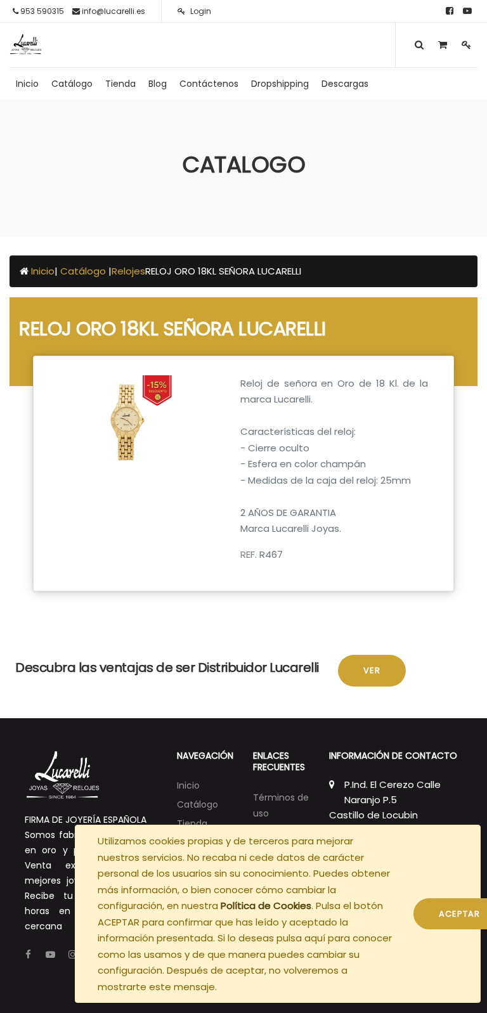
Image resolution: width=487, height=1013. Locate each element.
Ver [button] (371, 670)
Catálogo (84, 271)
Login (199, 11)
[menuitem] (27, 84)
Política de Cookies (266, 905)
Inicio (43, 271)
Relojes (128, 271)
